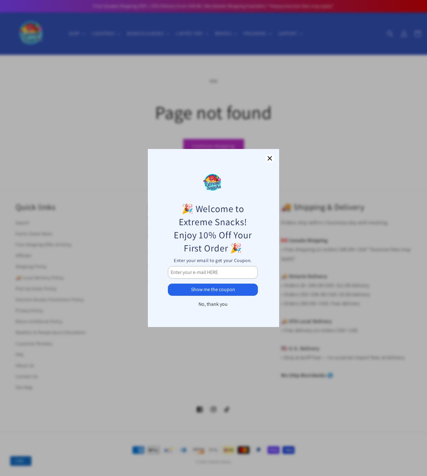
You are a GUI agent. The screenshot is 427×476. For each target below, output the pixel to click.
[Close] (269, 158)
